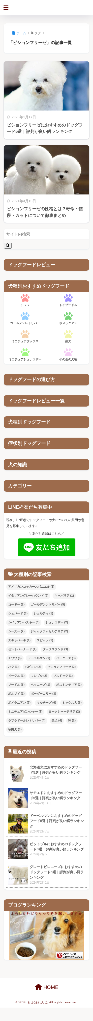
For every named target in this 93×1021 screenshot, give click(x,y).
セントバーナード (22, 649)
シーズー (16, 631)
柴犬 (68, 341)
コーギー (16, 604)
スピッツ (45, 640)
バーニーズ (66, 658)
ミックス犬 (72, 702)
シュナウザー (57, 622)
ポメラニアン (68, 323)
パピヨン (33, 667)
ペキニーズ (40, 684)
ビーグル (16, 676)
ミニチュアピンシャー (25, 711)
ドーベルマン (39, 658)
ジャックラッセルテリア (49, 631)
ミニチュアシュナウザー (25, 359)
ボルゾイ (16, 693)
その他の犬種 (68, 359)
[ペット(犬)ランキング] (46, 935)
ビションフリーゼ (61, 667)
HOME (50, 987)
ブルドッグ (63, 676)
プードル (16, 684)
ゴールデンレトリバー (25, 323)
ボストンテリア (69, 684)
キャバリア (64, 595)
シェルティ (43, 613)
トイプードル (68, 305)
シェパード (18, 613)
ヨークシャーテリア (64, 711)
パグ (13, 667)
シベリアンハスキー (23, 622)
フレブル (39, 676)
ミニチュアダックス (25, 341)
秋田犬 (15, 729)
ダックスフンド (55, 649)
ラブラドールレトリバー (26, 720)
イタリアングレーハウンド (28, 595)
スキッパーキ (19, 640)
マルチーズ (46, 702)
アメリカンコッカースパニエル (31, 586)
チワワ (25, 305)
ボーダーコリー (43, 693)
